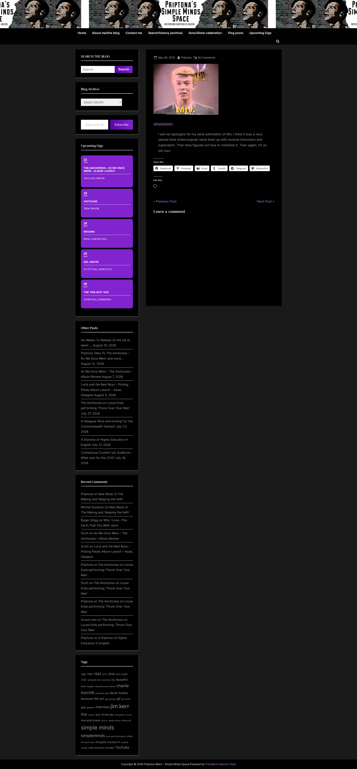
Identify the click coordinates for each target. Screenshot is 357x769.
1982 (97, 674)
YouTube (122, 747)
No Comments (206, 57)
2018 (111, 674)
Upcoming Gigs (260, 33)
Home (82, 33)
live (84, 714)
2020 (125, 674)
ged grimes (110, 699)
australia (106, 680)
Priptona (186, 57)
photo (104, 720)
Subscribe (121, 124)
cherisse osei (102, 693)
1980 (83, 674)
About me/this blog (106, 33)
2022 (84, 679)
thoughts (101, 742)
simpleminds (93, 735)
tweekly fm (113, 742)
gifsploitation (163, 124)
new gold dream (91, 720)
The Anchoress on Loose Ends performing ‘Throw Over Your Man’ (107, 570)
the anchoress (88, 742)
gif (118, 699)
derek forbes (119, 693)
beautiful (122, 679)
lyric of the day (105, 714)
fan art (99, 699)
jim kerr (119, 706)
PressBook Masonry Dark (220, 764)
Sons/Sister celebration (205, 33)
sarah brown (114, 720)
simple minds (97, 727)
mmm (129, 715)
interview (103, 707)
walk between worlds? (101, 747)
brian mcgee (87, 686)
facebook (87, 699)
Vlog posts (235, 33)
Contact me (134, 33)
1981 (90, 674)
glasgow (91, 707)
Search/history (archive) (165, 33)
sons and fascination (116, 736)
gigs (83, 707)
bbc (113, 679)
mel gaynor (120, 715)
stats (130, 736)
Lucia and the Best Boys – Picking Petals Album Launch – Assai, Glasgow (104, 390)
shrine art (126, 720)
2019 (118, 674)
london (91, 715)
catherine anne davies (105, 686)
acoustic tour (94, 679)
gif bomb (125, 699)
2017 (104, 674)
